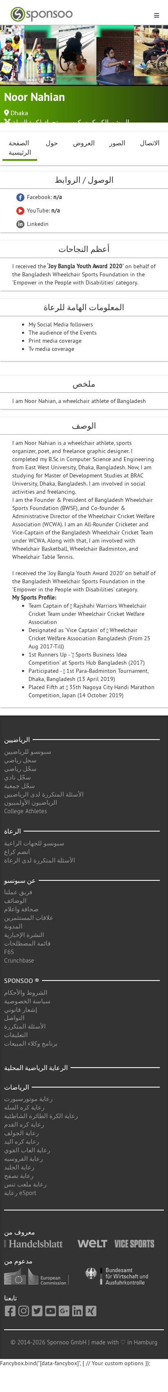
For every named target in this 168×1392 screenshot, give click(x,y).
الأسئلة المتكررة (25, 1026)
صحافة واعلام (21, 909)
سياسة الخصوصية (27, 1001)
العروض (84, 143)
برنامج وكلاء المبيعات (30, 1043)
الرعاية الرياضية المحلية (36, 1068)
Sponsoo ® (21, 980)
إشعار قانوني (20, 1009)
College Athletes (25, 811)
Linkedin (37, 224)
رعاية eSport (20, 1193)
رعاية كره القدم (24, 1124)
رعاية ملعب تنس (25, 1184)
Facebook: (43, 197)
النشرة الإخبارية (24, 935)
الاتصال (149, 143)
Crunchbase (19, 960)
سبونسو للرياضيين (27, 751)
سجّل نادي (17, 777)
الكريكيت (96, 122)
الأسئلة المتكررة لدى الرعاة (39, 860)
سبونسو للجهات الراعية (34, 843)
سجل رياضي (20, 760)
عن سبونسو (20, 880)
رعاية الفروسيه (23, 1158)
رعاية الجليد (19, 1167)
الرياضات (16, 1087)
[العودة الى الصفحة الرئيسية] (79, 14)
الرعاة (12, 831)
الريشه (120, 122)
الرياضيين (17, 739)
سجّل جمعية (19, 786)
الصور (117, 143)
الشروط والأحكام (25, 992)
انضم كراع (17, 852)
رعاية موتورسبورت (28, 1099)
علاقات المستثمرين (28, 917)
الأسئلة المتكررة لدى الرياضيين (44, 794)
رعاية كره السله (24, 1107)
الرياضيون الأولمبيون (30, 802)
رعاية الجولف (21, 1133)
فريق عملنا (18, 892)
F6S (9, 952)
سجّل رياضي (20, 769)
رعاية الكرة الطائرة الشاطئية (41, 1116)
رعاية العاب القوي (27, 1150)
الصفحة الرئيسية (20, 147)
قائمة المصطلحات (27, 943)
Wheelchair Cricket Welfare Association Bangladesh (83, 634)
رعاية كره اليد (21, 1141)
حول (52, 143)
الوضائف (15, 900)
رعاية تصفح (18, 1176)
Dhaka (19, 113)
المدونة (13, 926)
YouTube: (42, 210)
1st (71, 670)
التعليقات (16, 1035)
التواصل (14, 1018)
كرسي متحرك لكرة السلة (46, 122)
